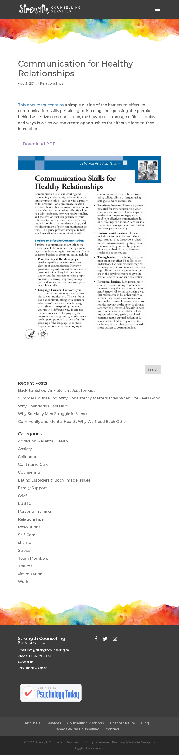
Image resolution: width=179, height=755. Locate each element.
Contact (113, 729)
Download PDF (39, 143)
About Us (33, 723)
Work (23, 581)
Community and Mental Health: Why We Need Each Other (72, 421)
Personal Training (34, 511)
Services (54, 723)
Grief (22, 496)
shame (24, 542)
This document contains (41, 105)
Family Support (32, 488)
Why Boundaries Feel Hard (43, 406)
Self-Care (26, 535)
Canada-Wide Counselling (77, 729)
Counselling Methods (85, 723)
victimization (30, 574)
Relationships (51, 83)
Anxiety (25, 449)
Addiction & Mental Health (43, 441)
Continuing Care (33, 464)
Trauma (25, 566)
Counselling (29, 472)
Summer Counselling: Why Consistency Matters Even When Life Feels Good (89, 398)
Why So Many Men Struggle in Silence (53, 414)
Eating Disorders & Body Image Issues (54, 480)
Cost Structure (122, 723)
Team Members (33, 558)
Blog (145, 723)
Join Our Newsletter (32, 668)
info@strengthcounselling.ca (48, 650)
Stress (24, 550)
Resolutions (29, 527)
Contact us (25, 662)
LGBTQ (25, 503)
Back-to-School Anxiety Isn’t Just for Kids (57, 390)
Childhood (28, 457)
